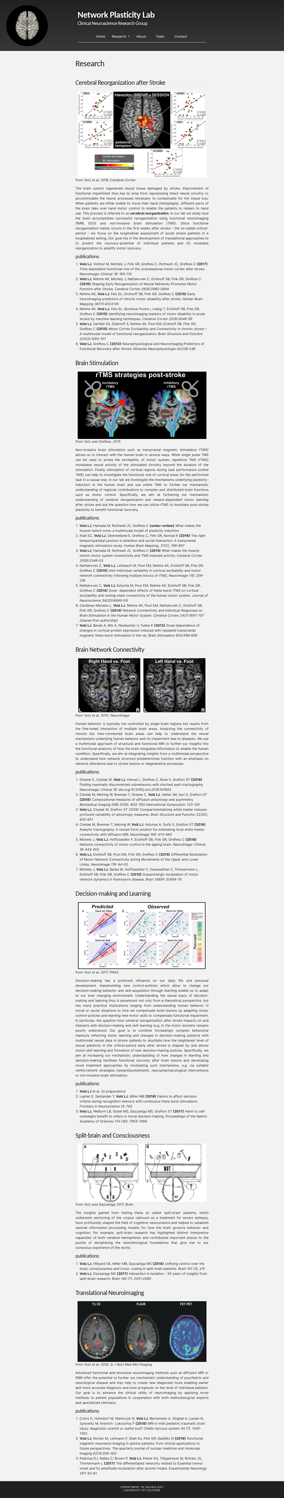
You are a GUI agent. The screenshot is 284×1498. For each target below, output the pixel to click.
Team (160, 36)
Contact (180, 36)
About (141, 36)
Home (100, 36)
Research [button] (119, 36)
